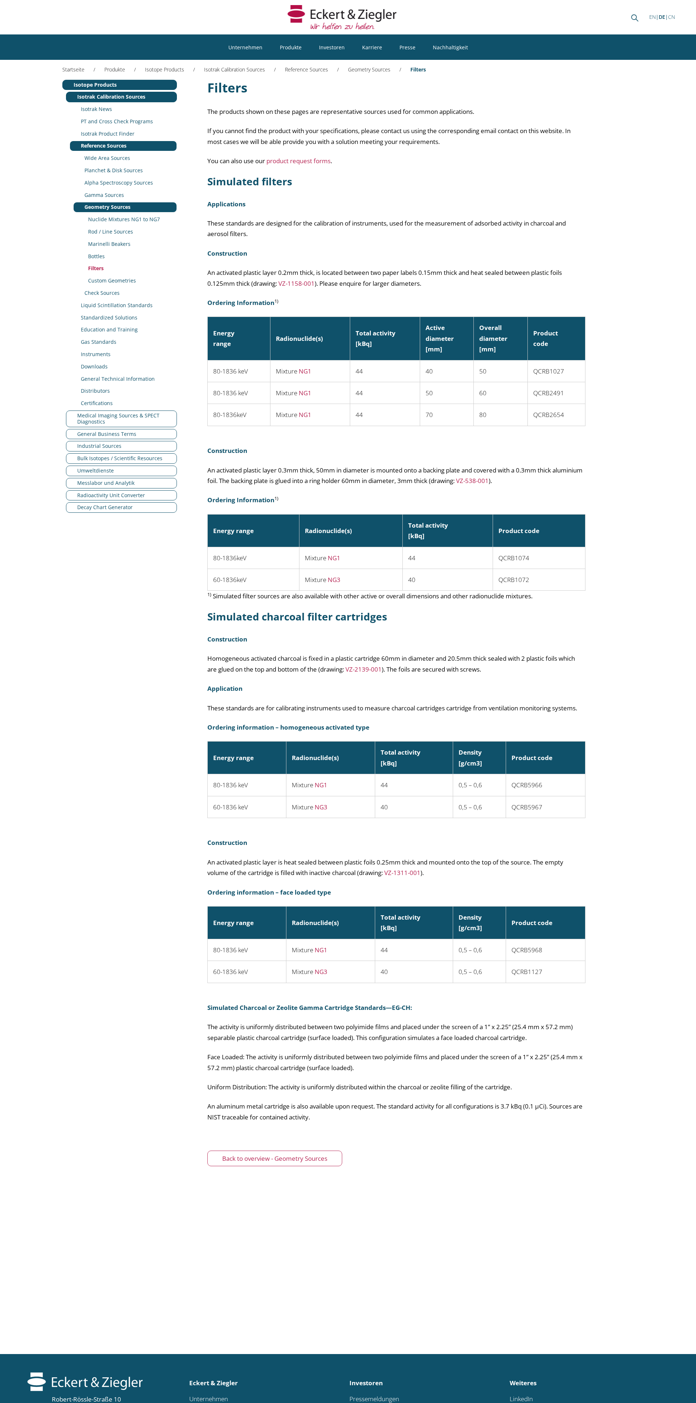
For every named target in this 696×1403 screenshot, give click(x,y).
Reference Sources (306, 69)
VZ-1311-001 (402, 872)
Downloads (94, 366)
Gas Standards (98, 341)
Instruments (96, 354)
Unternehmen (245, 47)
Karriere (372, 47)
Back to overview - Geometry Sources (274, 1158)
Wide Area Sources (107, 157)
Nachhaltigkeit (450, 47)
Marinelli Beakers (109, 243)
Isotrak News (96, 109)
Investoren (332, 47)
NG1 (305, 371)
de (662, 16)
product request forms (298, 161)
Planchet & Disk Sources (113, 170)
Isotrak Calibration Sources (234, 69)
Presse (407, 47)
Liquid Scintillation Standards (117, 305)
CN (671, 16)
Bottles (96, 256)
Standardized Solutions (109, 317)
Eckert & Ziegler (213, 1383)
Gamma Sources (104, 194)
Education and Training (109, 329)
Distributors (95, 390)
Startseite (73, 69)
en (652, 16)
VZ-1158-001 (296, 283)
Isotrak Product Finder (107, 133)
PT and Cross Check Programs (117, 121)
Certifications (97, 403)
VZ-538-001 (472, 480)
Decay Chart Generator (105, 507)
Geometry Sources (369, 69)
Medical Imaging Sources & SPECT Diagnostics (118, 418)
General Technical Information (118, 378)
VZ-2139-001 (363, 669)
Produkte (291, 47)
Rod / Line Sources (110, 231)
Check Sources (102, 292)
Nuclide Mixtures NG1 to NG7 (124, 219)
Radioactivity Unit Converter (111, 495)
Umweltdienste (95, 470)
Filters (96, 268)
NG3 (334, 579)
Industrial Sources (99, 445)
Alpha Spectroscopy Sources (118, 182)
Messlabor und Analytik (105, 482)
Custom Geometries (112, 280)
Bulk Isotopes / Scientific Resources (119, 458)
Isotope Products (164, 69)
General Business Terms (106, 433)
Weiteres (523, 1383)
